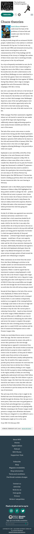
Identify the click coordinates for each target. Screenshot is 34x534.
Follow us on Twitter (22, 510)
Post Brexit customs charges (17, 477)
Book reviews (26, 428)
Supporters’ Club (17, 455)
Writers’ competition (17, 499)
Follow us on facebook (17, 510)
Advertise (17, 487)
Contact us (17, 484)
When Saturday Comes (7, 6)
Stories (17, 443)
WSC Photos (17, 452)
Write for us (17, 490)
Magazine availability (17, 468)
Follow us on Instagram (11, 510)
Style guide (17, 493)
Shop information (17, 471)
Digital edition (17, 446)
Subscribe (7, 14)
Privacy (17, 496)
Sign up (26, 523)
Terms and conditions (17, 474)
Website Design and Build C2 (17, 532)
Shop (17, 465)
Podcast (17, 449)
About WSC (17, 439)
